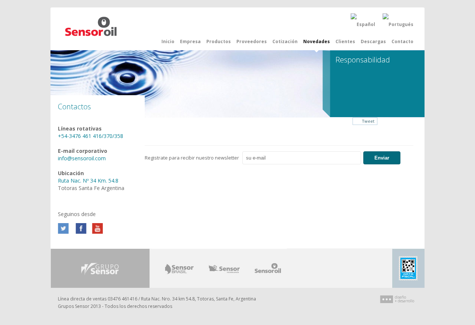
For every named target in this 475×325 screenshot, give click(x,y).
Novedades (316, 41)
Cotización (285, 41)
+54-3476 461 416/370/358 (90, 135)
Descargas (373, 41)
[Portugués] (398, 24)
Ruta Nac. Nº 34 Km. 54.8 (88, 180)
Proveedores (251, 41)
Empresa (190, 41)
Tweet (368, 121)
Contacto (402, 41)
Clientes (345, 41)
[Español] (363, 24)
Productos (218, 41)
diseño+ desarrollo (404, 299)
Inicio (167, 41)
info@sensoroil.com (82, 158)
